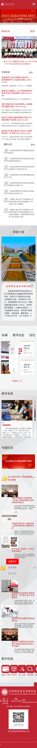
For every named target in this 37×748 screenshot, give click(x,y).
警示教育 (12, 567)
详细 (13, 370)
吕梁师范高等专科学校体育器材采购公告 (21, 176)
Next (32, 462)
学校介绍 (18, 232)
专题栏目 (7, 447)
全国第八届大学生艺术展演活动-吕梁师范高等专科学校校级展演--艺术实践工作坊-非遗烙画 (21, 201)
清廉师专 (12, 561)
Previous (5, 462)
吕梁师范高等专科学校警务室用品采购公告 (21, 152)
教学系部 (7, 393)
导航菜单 (34, 4)
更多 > (35, 568)
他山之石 (12, 573)
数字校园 (7, 658)
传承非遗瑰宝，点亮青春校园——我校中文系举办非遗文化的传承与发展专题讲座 (20, 351)
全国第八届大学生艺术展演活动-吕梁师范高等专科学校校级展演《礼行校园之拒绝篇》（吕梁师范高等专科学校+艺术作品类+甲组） (21, 213)
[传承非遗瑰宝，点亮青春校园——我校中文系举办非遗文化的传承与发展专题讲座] (5, 357)
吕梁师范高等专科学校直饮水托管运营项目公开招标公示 (21, 184)
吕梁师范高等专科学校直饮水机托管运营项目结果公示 (21, 160)
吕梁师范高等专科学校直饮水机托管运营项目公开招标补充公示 (21, 168)
